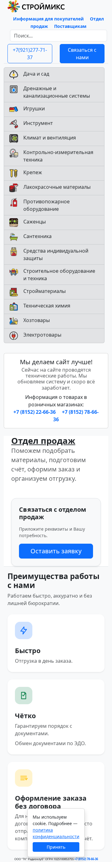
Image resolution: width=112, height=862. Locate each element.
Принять (56, 847)
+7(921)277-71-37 (30, 53)
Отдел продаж (43, 440)
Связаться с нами (82, 53)
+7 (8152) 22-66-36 (35, 412)
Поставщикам (70, 26)
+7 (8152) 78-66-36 (86, 859)
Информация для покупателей (48, 19)
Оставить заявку (56, 551)
